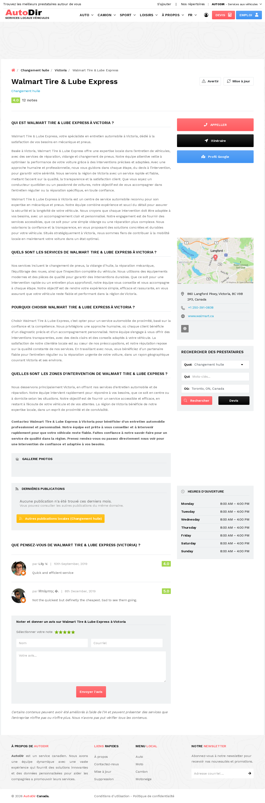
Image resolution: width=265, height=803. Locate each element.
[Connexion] (207, 15)
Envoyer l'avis (91, 692)
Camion (105, 15)
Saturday (188, 543)
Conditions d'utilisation (111, 796)
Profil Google (218, 157)
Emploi (246, 15)
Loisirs (146, 15)
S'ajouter (164, 4)
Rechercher (199, 401)
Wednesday (190, 519)
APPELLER (218, 125)
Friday (186, 535)
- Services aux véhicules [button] (235, 4)
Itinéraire (218, 141)
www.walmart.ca (201, 316)
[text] (73, 632)
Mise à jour (240, 81)
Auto (84, 15)
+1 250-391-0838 (200, 307)
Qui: (187, 376)
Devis (221, 15)
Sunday (187, 551)
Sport (125, 15)
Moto (139, 764)
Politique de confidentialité (153, 796)
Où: (186, 389)
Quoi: (188, 364)
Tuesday (188, 511)
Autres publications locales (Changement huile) (62, 519)
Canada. (36, 796)
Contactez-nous (106, 764)
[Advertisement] (215, 199)
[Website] (185, 328)
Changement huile (25, 91)
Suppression (103, 779)
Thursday (188, 527)
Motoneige (144, 779)
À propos (171, 15)
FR (190, 15)
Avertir (213, 81)
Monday (187, 504)
